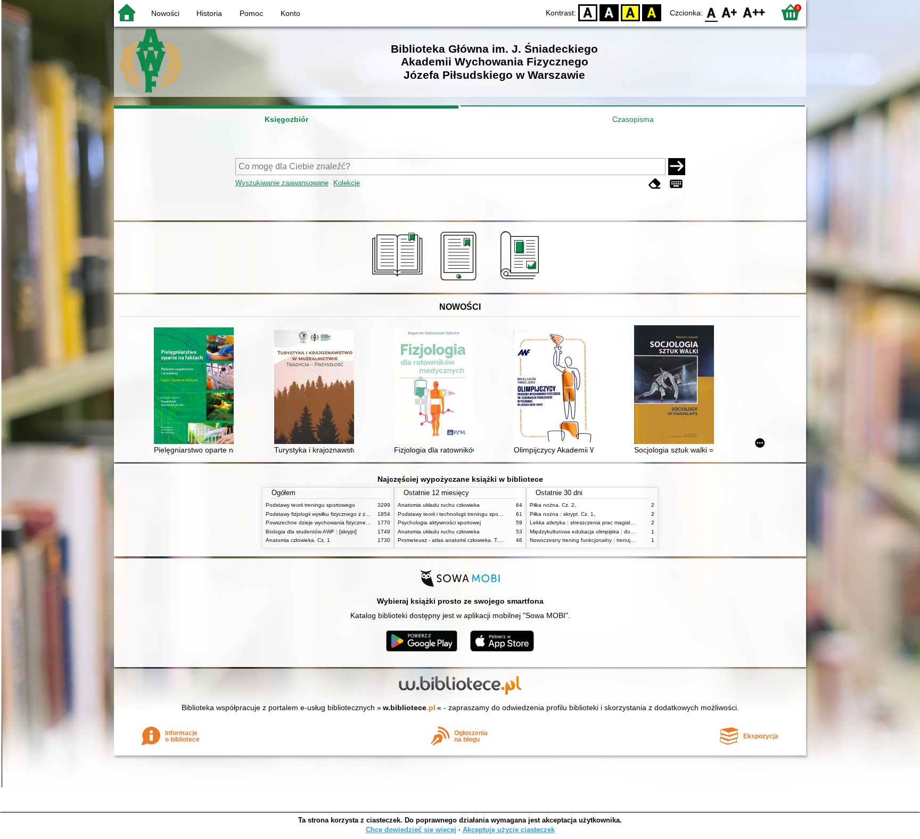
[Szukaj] (676, 166)
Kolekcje (346, 183)
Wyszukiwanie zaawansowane (281, 183)
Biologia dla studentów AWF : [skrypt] (311, 531)
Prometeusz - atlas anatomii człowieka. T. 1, (451, 540)
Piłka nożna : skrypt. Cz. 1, (562, 514)
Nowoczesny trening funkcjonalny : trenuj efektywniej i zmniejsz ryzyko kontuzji (625, 540)
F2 (754, 12)
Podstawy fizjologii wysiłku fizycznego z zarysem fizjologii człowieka (347, 514)
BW (609, 12)
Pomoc (251, 13)
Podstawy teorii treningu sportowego (310, 505)
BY (652, 12)
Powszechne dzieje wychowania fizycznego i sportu (329, 522)
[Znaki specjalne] (676, 184)
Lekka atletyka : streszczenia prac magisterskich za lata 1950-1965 (612, 522)
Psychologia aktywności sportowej (439, 522)
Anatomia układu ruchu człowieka (439, 505)
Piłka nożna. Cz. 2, (553, 505)
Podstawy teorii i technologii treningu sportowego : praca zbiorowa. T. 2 (485, 514)
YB (630, 12)
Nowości (165, 13)
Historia (209, 13)
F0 (712, 12)
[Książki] (399, 280)
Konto (290, 13)
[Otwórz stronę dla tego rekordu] (196, 386)
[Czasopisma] (521, 280)
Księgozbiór (286, 119)
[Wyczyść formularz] (654, 184)
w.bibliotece (409, 707)
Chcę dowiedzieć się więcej (411, 830)
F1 (730, 12)
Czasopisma (633, 119)
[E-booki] (460, 280)
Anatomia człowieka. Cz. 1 (298, 540)
